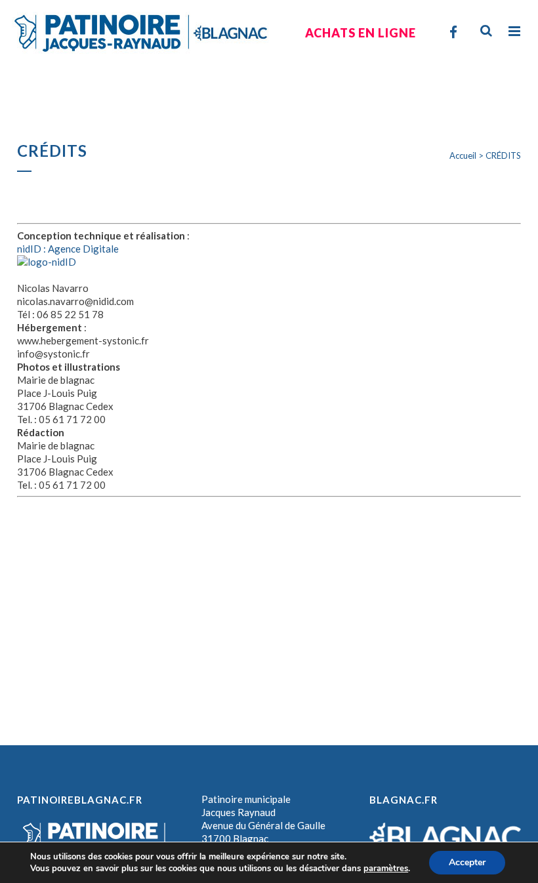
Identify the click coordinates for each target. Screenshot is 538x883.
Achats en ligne (360, 33)
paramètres (385, 868)
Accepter (467, 862)
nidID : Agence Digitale (68, 249)
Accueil (462, 155)
